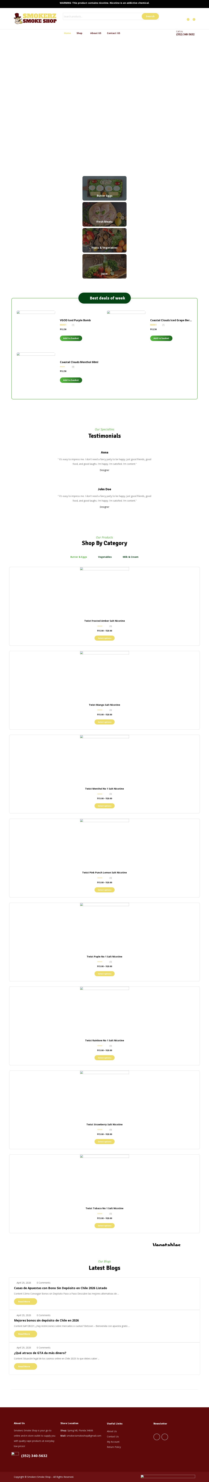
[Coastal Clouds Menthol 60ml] (36, 371)
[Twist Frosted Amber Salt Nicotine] (104, 591)
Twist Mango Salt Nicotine (104, 704)
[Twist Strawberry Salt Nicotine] (104, 1095)
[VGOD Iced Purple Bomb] (36, 330)
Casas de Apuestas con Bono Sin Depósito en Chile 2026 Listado (60, 1288)
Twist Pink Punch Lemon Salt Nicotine (104, 872)
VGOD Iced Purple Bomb (75, 320)
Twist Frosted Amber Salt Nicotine (104, 620)
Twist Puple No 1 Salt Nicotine (104, 956)
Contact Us (113, 1436)
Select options (104, 638)
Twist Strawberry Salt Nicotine (104, 1124)
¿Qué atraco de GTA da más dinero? (40, 1353)
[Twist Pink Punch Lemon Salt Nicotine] (104, 843)
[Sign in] (181, 18)
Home (67, 33)
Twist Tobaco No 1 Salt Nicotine (104, 1208)
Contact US (113, 33)
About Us (112, 1431)
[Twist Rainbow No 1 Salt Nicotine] (104, 1011)
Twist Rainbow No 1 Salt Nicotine (104, 1040)
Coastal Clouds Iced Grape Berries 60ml (175, 320)
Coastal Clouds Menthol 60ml (79, 362)
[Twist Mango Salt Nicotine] (104, 675)
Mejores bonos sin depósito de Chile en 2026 (46, 1320)
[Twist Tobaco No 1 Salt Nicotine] (104, 1179)
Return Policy (114, 1446)
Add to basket (71, 338)
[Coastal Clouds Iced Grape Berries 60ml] (126, 330)
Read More (24, 1301)
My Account (113, 1441)
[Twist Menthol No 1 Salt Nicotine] (104, 759)
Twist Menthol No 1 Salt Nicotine (104, 788)
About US (95, 33)
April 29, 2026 (24, 1282)
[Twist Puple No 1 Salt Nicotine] (104, 927)
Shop (80, 33)
